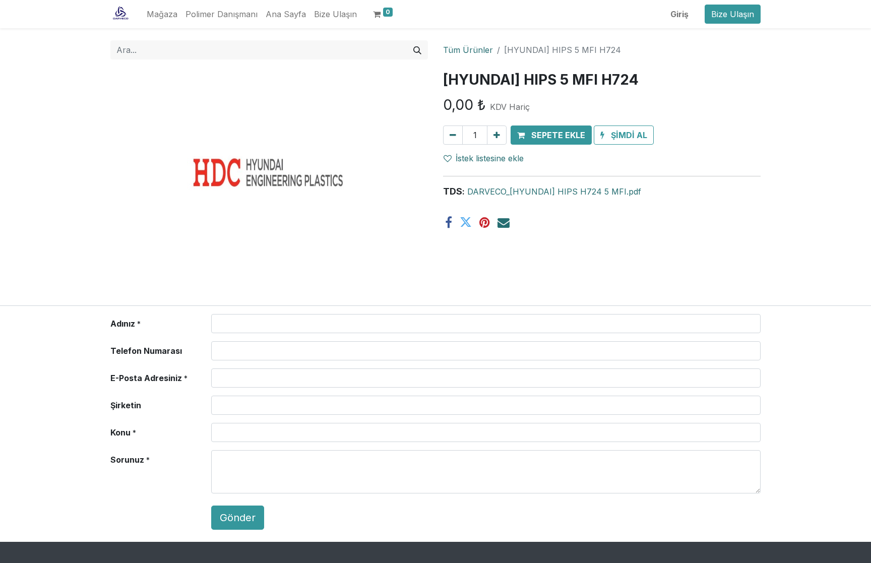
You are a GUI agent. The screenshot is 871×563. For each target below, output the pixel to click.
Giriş (679, 14)
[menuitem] (162, 14)
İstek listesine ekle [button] (490, 158)
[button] (551, 135)
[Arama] (417, 49)
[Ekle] (497, 135)
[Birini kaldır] (453, 135)
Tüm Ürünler (468, 50)
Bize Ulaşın (732, 14)
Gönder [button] (238, 518)
